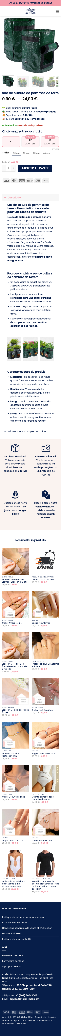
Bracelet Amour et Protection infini (11, 754)
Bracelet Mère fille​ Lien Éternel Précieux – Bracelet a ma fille (15, 666)
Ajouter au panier (35, 168)
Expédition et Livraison (14, 922)
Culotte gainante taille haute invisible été (43, 798)
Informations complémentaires (27, 431)
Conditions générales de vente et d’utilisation (27, 928)
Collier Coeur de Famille (13, 797)
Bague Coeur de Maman (43, 753)
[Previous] (6, 45)
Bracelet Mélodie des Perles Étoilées (15, 711)
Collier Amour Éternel (12, 623)
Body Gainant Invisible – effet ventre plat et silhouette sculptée (13, 884)
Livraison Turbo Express (43, 579)
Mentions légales (11, 933)
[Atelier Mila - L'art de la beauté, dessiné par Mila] (30, 11)
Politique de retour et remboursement (23, 917)
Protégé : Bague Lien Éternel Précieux (45, 665)
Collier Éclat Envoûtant (42, 710)
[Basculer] (5, 197)
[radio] (16, 153)
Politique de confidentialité (16, 939)
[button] (4, 11)
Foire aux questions (12, 955)
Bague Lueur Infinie (41, 623)
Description (15, 197)
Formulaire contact (13, 961)
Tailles (5, 153)
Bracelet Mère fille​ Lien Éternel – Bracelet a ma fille (15, 580)
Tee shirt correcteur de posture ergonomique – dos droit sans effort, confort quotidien (45, 885)
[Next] (54, 45)
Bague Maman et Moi (42, 840)
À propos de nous (12, 966)
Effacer (55, 149)
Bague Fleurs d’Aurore (12, 840)
